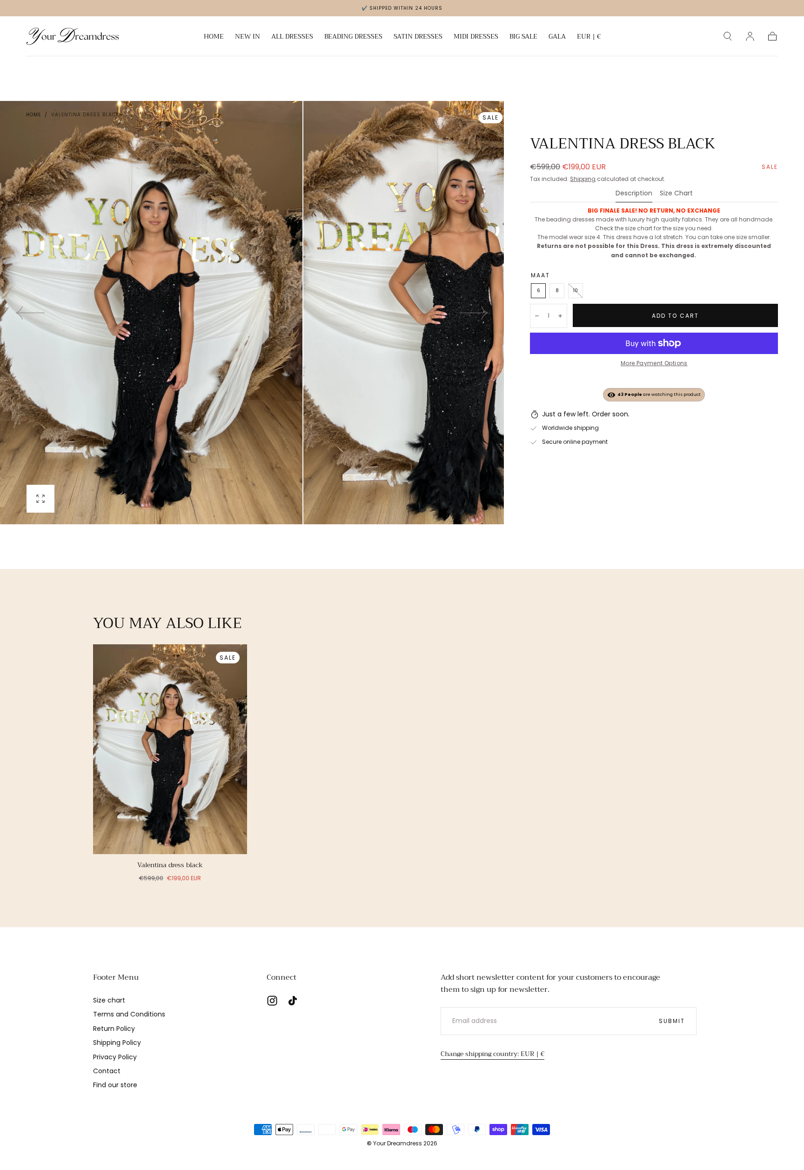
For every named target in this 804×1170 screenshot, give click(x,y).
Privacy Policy (115, 1057)
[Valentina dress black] (170, 749)
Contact (107, 1071)
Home (33, 114)
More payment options (654, 363)
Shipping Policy (117, 1042)
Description (634, 194)
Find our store (115, 1085)
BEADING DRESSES (353, 37)
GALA (557, 37)
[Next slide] (474, 313)
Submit (672, 1021)
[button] (589, 38)
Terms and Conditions (129, 1014)
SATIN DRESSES (418, 37)
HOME (214, 37)
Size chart (109, 1000)
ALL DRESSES (292, 37)
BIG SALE (523, 37)
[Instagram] (272, 1000)
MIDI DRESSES (476, 37)
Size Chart (676, 194)
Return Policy (114, 1028)
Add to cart (675, 316)
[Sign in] (750, 36)
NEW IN (247, 37)
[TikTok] (292, 1000)
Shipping (583, 179)
